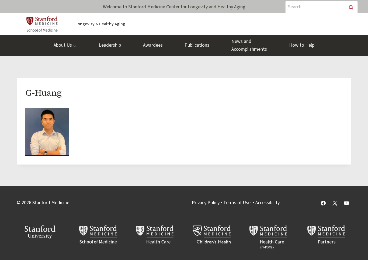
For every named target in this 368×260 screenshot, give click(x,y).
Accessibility (267, 202)
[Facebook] (323, 203)
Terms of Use (237, 202)
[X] (335, 203)
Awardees (153, 45)
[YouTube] (346, 203)
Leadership (110, 45)
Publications (197, 45)
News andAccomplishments (249, 45)
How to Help (301, 45)
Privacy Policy (206, 202)
